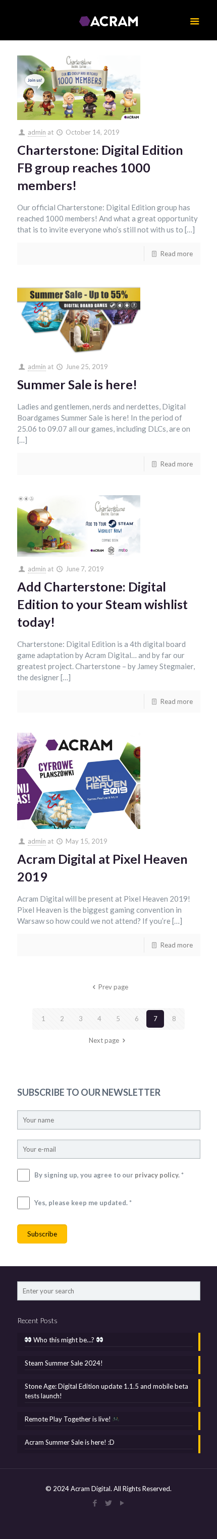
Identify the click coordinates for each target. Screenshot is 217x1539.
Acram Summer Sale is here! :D (70, 1442)
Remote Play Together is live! (69, 1419)
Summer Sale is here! (77, 384)
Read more (176, 254)
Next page (104, 1040)
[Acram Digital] (108, 20)
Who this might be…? (64, 1340)
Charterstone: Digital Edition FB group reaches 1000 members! (100, 167)
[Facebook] (95, 1502)
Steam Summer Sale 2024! (64, 1363)
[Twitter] (108, 1502)
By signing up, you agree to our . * (109, 1175)
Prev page (113, 987)
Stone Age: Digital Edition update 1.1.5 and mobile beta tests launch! (106, 1391)
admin (37, 132)
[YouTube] (122, 1502)
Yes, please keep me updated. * (83, 1203)
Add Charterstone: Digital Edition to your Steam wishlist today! (102, 604)
